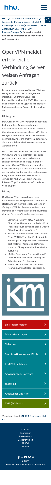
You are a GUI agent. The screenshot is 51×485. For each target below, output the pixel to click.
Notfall (25, 443)
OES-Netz (32, 25)
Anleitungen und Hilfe (13, 25)
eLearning (10, 383)
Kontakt (25, 429)
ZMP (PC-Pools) (14, 403)
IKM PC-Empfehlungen (17, 364)
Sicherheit (10, 344)
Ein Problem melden (16, 324)
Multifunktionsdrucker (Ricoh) (21, 354)
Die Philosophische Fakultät (24, 18)
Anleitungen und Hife (16, 393)
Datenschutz (25, 436)
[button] (48, 20)
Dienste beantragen (16, 334)
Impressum (25, 432)
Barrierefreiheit (25, 439)
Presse (25, 446)
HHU (4, 18)
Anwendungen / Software (19, 373)
